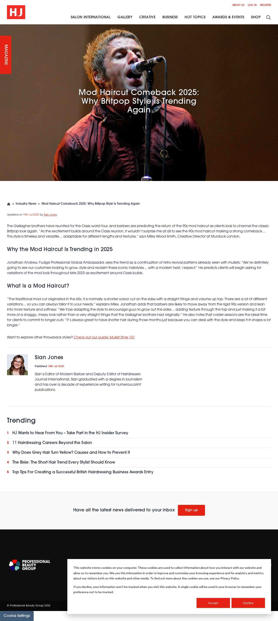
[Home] (8, 204)
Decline (248, 603)
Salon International (91, 17)
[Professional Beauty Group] (29, 565)
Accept (213, 603)
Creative (147, 17)
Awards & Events (228, 17)
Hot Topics (195, 17)
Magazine (6, 55)
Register (265, 5)
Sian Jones (50, 215)
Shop (256, 17)
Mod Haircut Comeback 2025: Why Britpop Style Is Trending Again (90, 204)
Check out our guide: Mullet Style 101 (104, 337)
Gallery (124, 17)
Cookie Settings (17, 616)
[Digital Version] (3, 27)
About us (238, 5)
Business (170, 17)
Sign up (191, 510)
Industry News (26, 204)
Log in (252, 5)
